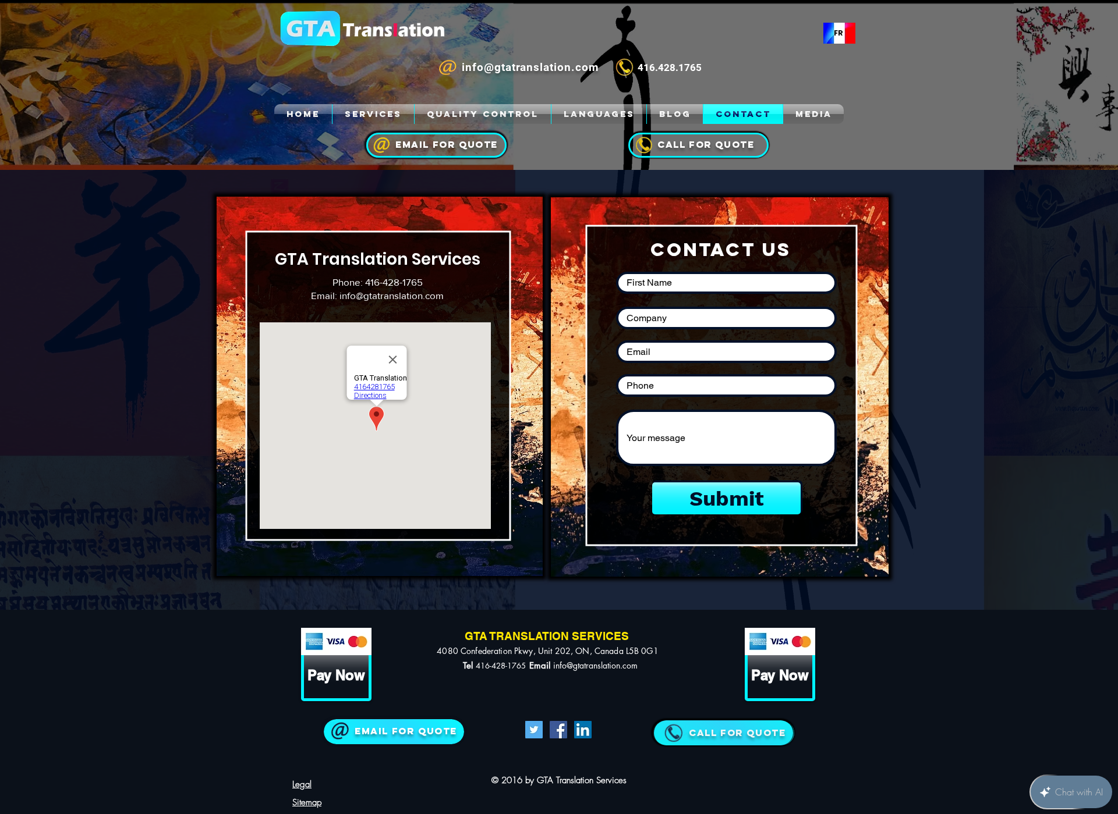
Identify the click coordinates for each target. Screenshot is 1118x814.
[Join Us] (394, 731)
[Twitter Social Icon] (534, 729)
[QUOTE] (723, 732)
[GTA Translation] (303, 114)
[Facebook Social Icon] (558, 729)
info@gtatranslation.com (391, 295)
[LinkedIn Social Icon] (583, 729)
